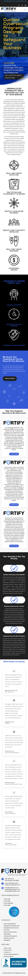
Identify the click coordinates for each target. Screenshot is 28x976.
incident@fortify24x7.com (12, 891)
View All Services (10, 378)
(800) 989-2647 (8, 1)
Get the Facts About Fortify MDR (13, 76)
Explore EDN (14, 505)
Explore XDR (14, 546)
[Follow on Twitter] (22, 5)
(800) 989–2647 (13, 883)
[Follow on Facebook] (19, 5)
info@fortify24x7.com (21, 1)
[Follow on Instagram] (25, 5)
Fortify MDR (9, 63)
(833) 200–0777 (15, 885)
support (7, 889)
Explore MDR (14, 454)
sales (6, 888)
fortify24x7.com (13, 888)
